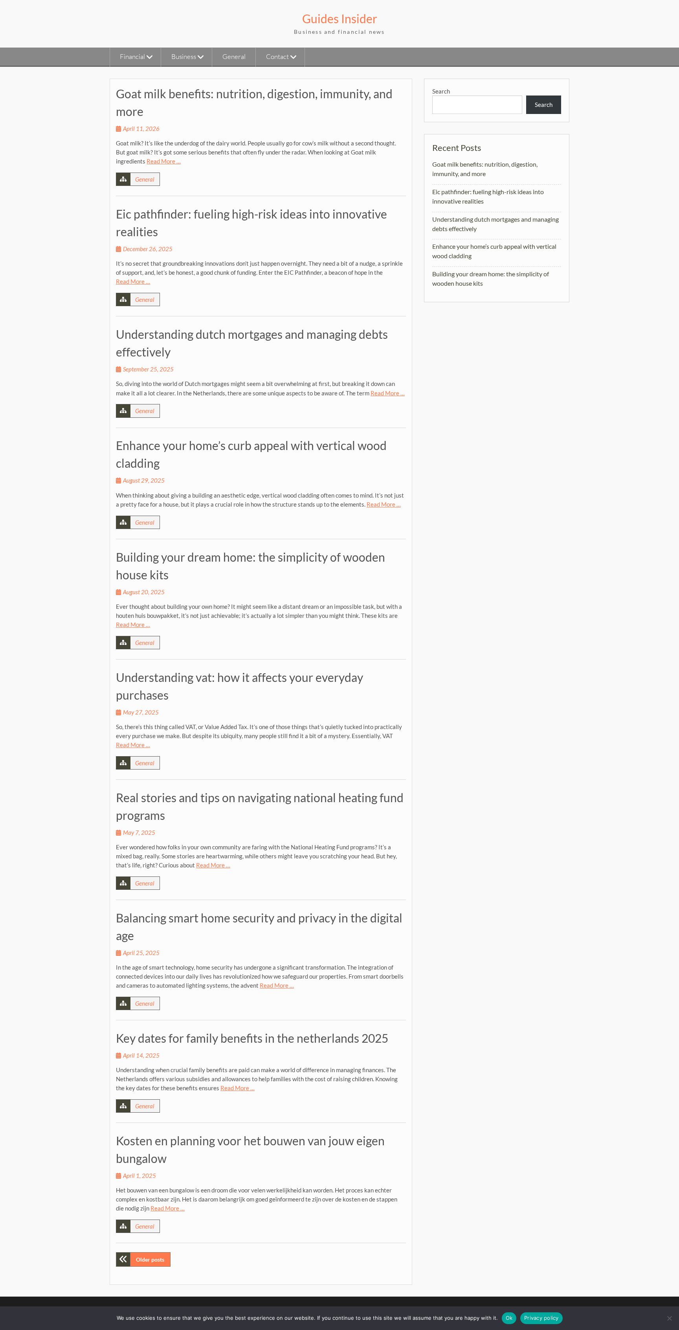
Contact (277, 56)
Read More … (164, 161)
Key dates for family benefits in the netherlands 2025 (252, 1038)
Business (183, 56)
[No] (669, 1318)
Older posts (150, 1259)
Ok (509, 1318)
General (234, 56)
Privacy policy (541, 1318)
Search (441, 91)
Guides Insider (339, 18)
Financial (132, 56)
